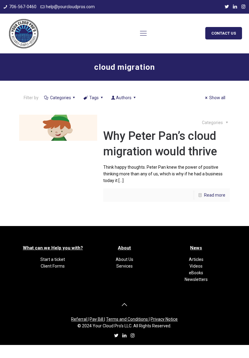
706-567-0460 (22, 6)
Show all (217, 97)
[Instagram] (243, 6)
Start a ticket (52, 259)
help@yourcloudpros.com (70, 6)
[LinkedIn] (235, 6)
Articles (196, 259)
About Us (124, 259)
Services (124, 266)
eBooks (196, 272)
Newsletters (196, 279)
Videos (196, 266)
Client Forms (53, 266)
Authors (123, 97)
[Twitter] (227, 6)
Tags (94, 97)
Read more (214, 195)
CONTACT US (223, 33)
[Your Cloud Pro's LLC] (24, 33)
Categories (60, 97)
